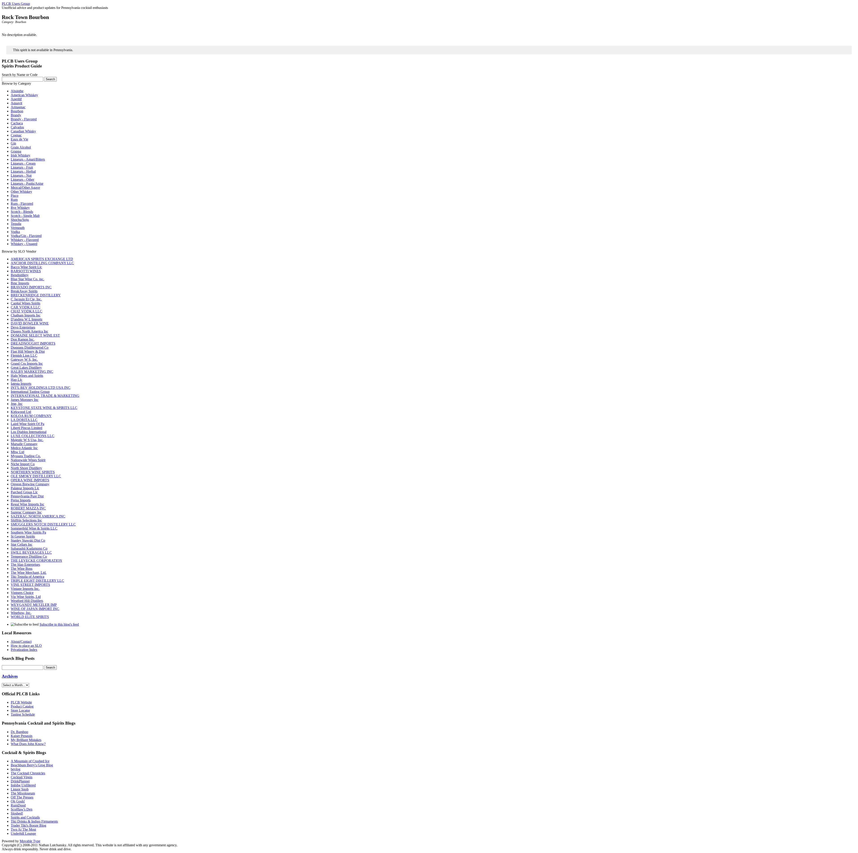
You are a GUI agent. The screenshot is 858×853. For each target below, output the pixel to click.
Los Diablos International (28, 432)
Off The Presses (22, 797)
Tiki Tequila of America (27, 576)
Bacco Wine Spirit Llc (26, 267)
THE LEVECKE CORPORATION (36, 560)
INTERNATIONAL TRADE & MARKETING (45, 396)
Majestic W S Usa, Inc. (27, 440)
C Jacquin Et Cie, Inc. (26, 299)
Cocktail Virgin (21, 777)
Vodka (15, 232)
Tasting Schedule (23, 714)
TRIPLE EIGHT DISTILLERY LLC (37, 581)
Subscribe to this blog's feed (59, 624)
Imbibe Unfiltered (23, 785)
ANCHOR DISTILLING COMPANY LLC (42, 263)
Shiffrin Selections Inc (26, 520)
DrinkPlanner (20, 781)
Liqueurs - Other (22, 179)
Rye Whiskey (20, 208)
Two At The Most (23, 829)
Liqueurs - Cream (23, 163)
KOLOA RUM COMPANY (31, 416)
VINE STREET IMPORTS (30, 585)
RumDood (18, 805)
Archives (10, 676)
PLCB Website (21, 702)
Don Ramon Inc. (22, 339)
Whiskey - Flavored (25, 240)
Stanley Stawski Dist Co (28, 540)
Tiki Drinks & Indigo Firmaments (34, 821)
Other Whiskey (21, 191)
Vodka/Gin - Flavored (26, 236)
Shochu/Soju (20, 220)
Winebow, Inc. (21, 613)
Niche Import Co (23, 464)
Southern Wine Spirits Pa (28, 532)
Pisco (14, 195)
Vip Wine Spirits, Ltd (26, 597)
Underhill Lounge (23, 833)
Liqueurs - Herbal (23, 171)
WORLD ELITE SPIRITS (30, 617)
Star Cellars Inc (21, 544)
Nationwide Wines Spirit (28, 460)
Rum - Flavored (22, 203)
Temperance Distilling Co (29, 556)
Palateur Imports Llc (25, 488)
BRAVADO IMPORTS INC (31, 287)
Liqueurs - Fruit (22, 167)
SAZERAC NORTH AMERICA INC (38, 516)
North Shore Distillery (26, 468)
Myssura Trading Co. (26, 456)
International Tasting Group (30, 392)
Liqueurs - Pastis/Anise (27, 183)
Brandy (16, 115)
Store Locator (20, 710)
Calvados (17, 127)
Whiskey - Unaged (24, 244)
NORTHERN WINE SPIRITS (33, 472)
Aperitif (16, 99)
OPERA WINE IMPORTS (30, 480)
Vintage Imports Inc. (25, 589)
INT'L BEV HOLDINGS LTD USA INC (40, 388)
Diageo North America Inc (29, 331)
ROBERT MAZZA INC (28, 508)
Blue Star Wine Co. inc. (27, 279)
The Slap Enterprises (25, 564)
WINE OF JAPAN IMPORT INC (35, 609)
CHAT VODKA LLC (26, 311)
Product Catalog (22, 706)
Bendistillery (20, 275)
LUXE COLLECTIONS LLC (32, 436)
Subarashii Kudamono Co (29, 548)
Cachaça (17, 123)
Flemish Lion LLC (24, 355)
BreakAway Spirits (24, 291)
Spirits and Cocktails (25, 817)
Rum (14, 199)
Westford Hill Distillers (27, 601)
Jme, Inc (17, 404)
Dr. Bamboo (19, 732)
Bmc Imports (20, 283)
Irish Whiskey (20, 155)
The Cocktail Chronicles (28, 773)
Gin (13, 143)
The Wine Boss (21, 568)
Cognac (16, 135)
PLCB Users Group (16, 4)
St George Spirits (23, 536)
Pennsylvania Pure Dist (27, 496)
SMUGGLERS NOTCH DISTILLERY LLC (43, 524)
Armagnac (18, 107)
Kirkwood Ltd (21, 412)
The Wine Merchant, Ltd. (28, 572)
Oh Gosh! (18, 801)
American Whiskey (24, 95)
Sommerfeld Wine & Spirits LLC (34, 528)
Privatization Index (24, 650)
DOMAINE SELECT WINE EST (35, 335)
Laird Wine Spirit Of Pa (27, 424)
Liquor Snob (20, 789)
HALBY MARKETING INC (32, 371)
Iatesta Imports (21, 384)
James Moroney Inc (24, 400)
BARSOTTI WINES (26, 271)
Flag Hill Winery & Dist (28, 351)
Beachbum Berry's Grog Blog (32, 765)
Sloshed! (17, 813)
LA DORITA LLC (24, 420)
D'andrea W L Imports (26, 319)
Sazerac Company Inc (26, 512)
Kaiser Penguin (21, 736)
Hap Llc (16, 379)
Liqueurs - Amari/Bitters (28, 159)
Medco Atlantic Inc (24, 448)
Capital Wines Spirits (25, 303)
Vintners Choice (22, 593)
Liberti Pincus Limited (26, 428)
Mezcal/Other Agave (25, 187)
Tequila (16, 224)
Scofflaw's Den (21, 809)
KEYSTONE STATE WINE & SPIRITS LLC (44, 408)
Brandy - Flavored (24, 119)
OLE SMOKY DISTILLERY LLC (36, 476)
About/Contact (21, 641)
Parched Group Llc (24, 492)
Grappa (16, 151)
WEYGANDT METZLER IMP (34, 605)
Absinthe (17, 91)
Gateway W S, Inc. (24, 359)
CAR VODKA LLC (25, 307)
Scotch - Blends (22, 212)
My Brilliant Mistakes (26, 740)
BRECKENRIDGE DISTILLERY (36, 295)
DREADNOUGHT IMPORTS (33, 343)
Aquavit (16, 103)
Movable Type (30, 841)
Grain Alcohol (21, 147)
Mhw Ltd (17, 452)
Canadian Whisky (23, 131)
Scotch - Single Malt (25, 216)
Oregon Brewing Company (30, 484)
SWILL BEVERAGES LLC (31, 552)
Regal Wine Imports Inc (27, 504)
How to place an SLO (26, 646)
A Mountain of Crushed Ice (30, 761)
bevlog (15, 769)
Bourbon (20, 22)
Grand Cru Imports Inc (27, 363)
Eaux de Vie (19, 139)
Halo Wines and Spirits (27, 375)
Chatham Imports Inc (25, 315)
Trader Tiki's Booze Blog (28, 825)
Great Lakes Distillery (26, 367)
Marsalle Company (24, 444)
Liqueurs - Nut (21, 175)
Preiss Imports (21, 500)
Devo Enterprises (23, 327)
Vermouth (18, 228)
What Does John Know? (28, 744)
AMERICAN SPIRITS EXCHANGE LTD (42, 259)
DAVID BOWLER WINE (30, 323)
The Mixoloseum (23, 793)
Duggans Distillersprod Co (29, 347)
